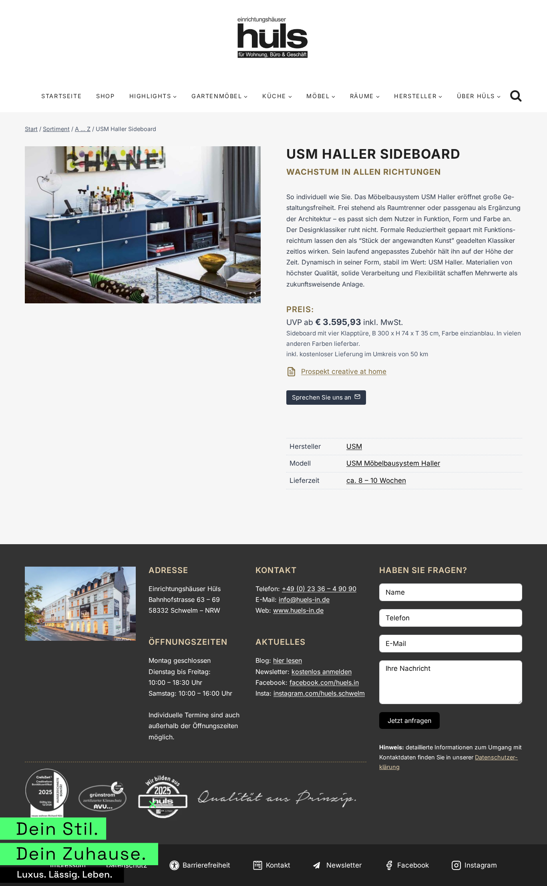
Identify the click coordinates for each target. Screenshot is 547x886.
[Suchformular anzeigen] (516, 96)
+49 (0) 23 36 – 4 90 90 (319, 589)
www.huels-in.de (298, 610)
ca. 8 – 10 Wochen (376, 480)
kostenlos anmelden (322, 672)
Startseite (61, 96)
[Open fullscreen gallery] (252, 295)
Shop (105, 96)
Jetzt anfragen (409, 720)
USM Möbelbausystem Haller (393, 463)
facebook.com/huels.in (324, 682)
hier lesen (287, 660)
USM (354, 446)
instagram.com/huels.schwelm (319, 693)
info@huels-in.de (304, 599)
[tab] (143, 295)
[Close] (152, 804)
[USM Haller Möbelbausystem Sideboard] (143, 225)
